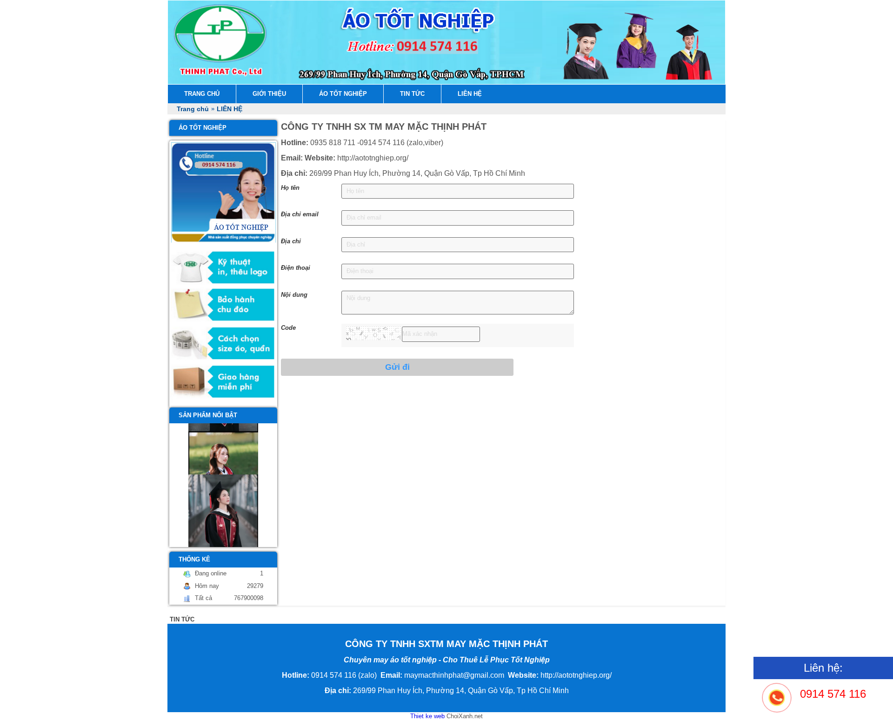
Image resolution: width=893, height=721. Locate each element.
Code (288, 327)
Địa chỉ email (300, 214)
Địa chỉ (291, 241)
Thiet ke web (427, 716)
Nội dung (294, 294)
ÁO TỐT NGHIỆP (343, 93)
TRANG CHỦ (202, 93)
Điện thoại (295, 267)
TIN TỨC (412, 93)
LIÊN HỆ (470, 93)
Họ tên (290, 187)
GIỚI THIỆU (269, 93)
